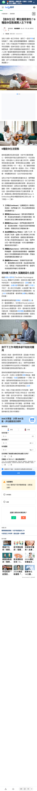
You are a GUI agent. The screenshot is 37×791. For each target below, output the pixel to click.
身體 (23, 293)
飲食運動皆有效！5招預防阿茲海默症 (18, 560)
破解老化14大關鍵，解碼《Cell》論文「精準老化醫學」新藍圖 (29, 573)
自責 (28, 386)
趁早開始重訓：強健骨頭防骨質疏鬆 (18, 548)
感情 (26, 283)
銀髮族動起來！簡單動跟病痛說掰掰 (7, 560)
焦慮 (15, 378)
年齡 (31, 38)
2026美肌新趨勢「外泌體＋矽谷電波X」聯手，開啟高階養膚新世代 (18, 573)
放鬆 (24, 375)
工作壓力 (31, 285)
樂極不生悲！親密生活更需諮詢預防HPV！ (7, 548)
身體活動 (14, 285)
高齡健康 (12, 13)
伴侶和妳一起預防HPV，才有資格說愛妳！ (7, 573)
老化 (4, 293)
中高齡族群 (4, 13)
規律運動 (20, 311)
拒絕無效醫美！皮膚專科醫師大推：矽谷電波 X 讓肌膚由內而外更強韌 (29, 548)
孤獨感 (18, 300)
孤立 (30, 300)
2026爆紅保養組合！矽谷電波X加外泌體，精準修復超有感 (29, 560)
